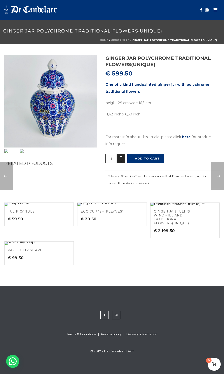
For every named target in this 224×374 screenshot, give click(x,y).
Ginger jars (120, 40)
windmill (144, 183)
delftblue (174, 176)
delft (165, 176)
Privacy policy (111, 334)
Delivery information (141, 334)
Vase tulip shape (25, 250)
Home (104, 40)
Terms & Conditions (81, 334)
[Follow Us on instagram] (116, 315)
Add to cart (147, 158)
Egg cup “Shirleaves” (102, 211)
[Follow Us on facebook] (104, 315)
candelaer (155, 176)
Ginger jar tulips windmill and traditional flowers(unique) (172, 217)
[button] (87, 64)
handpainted (129, 183)
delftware (187, 176)
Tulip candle (21, 211)
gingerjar (200, 176)
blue (145, 176)
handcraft (114, 183)
